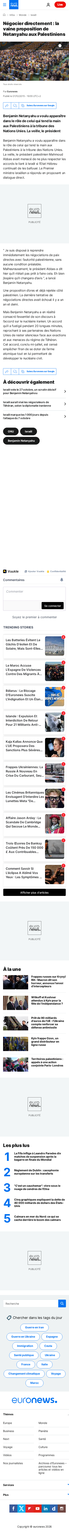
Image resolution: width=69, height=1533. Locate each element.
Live (60, 4)
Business (8, 1431)
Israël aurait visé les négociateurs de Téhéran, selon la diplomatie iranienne (27, 403)
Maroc (34, 1383)
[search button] (62, 1303)
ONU (11, 431)
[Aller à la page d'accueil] (13, 4)
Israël (33, 15)
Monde (22, 15)
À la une (12, 969)
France (25, 1364)
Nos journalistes (13, 1463)
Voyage (56, 1373)
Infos (12, 15)
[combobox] (34, 1303)
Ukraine (50, 1355)
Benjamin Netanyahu (21, 440)
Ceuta (48, 1346)
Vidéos (7, 1455)
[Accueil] (4, 14)
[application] (34, 61)
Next (6, 1439)
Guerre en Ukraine (23, 1336)
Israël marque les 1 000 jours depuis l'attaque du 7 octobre (25, 416)
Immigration (25, 1346)
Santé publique (24, 1355)
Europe (7, 1423)
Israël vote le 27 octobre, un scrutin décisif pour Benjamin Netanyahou (29, 391)
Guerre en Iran (34, 1327)
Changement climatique (24, 1373)
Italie (44, 1364)
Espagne (52, 1336)
